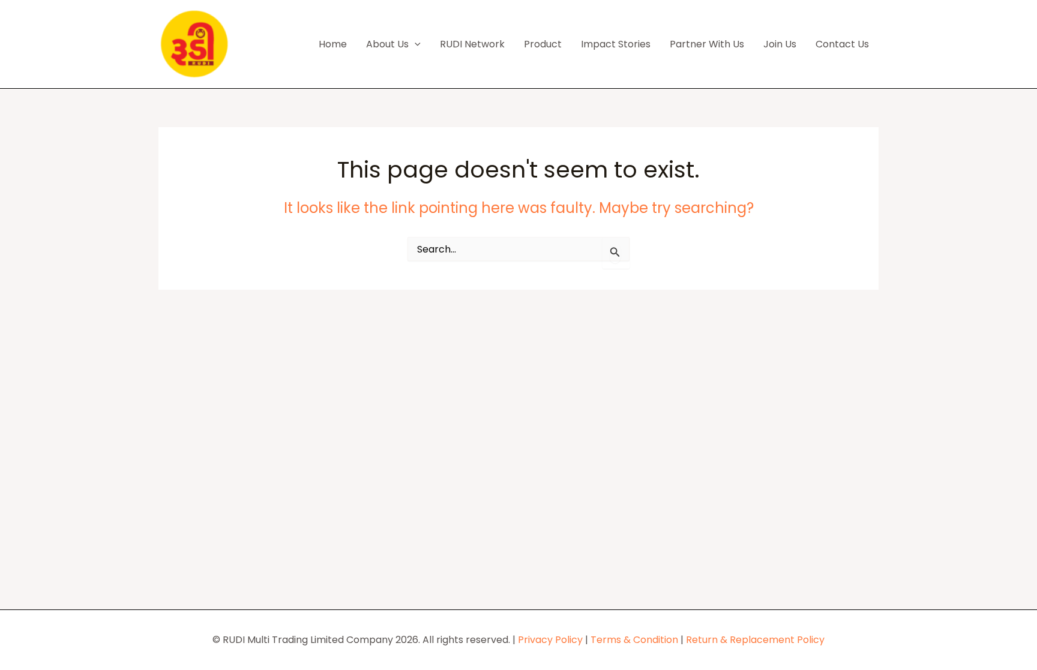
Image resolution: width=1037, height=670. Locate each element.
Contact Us (842, 44)
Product (543, 44)
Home (333, 44)
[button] (415, 44)
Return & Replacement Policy (755, 640)
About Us (387, 44)
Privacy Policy (550, 640)
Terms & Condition (634, 640)
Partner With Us (707, 44)
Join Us (779, 44)
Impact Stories (616, 44)
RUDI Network (472, 44)
